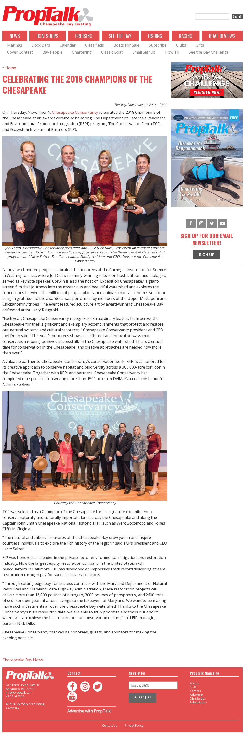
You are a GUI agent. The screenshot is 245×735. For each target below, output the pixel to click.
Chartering (82, 52)
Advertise (196, 695)
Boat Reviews (222, 35)
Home (10, 67)
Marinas (14, 45)
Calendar (68, 45)
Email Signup (144, 52)
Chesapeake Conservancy (75, 112)
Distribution (198, 699)
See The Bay (120, 35)
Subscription (198, 702)
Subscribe (158, 45)
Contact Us (109, 726)
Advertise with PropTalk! (89, 711)
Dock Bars (41, 45)
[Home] (47, 16)
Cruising (83, 35)
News (15, 35)
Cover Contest (20, 52)
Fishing (155, 35)
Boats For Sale (126, 45)
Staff (193, 687)
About (194, 683)
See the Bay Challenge (209, 52)
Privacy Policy (134, 726)
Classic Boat (112, 52)
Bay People (52, 52)
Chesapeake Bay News (22, 659)
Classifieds (94, 45)
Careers (195, 691)
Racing (185, 35)
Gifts (200, 45)
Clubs (181, 45)
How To (172, 52)
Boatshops (47, 35)
